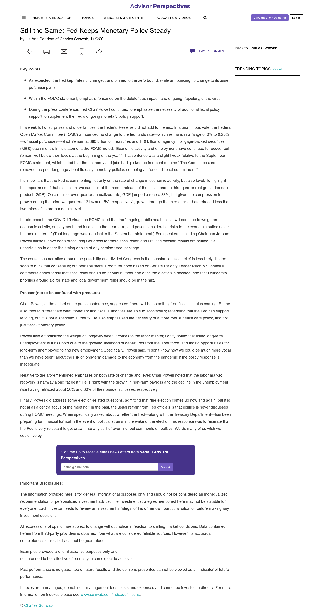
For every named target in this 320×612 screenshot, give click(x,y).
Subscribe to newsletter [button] (270, 17)
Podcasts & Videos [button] (174, 17)
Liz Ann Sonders (39, 38)
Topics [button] (88, 17)
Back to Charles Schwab (256, 47)
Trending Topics (253, 69)
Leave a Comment (211, 51)
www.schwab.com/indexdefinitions (110, 594)
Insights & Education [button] (52, 17)
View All (277, 69)
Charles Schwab (74, 38)
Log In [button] (296, 17)
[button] (29, 51)
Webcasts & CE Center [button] (125, 17)
